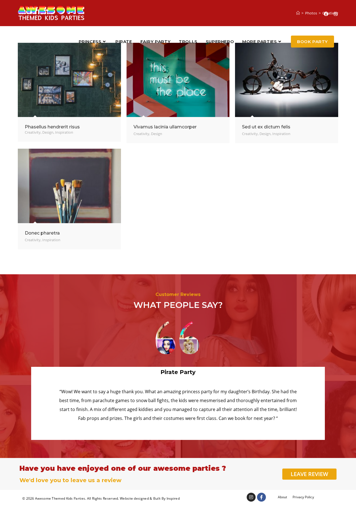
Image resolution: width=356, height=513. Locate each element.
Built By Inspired (166, 498)
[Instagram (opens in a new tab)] (335, 14)
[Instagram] (251, 497)
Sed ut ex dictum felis (266, 127)
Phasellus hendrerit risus (52, 127)
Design (47, 132)
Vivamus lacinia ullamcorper (165, 127)
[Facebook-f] (261, 497)
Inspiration (64, 132)
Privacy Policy (303, 497)
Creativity (33, 132)
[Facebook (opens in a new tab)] (326, 14)
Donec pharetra (42, 233)
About (282, 497)
